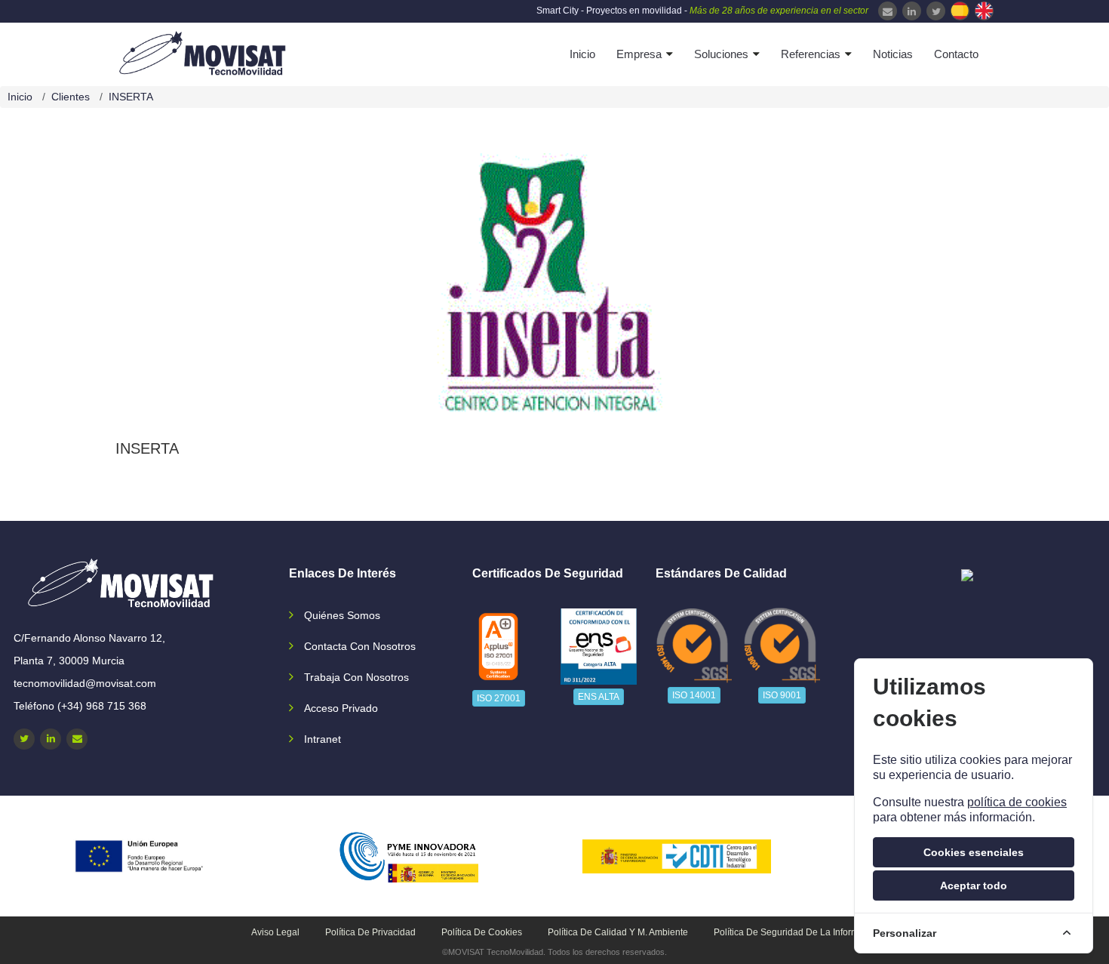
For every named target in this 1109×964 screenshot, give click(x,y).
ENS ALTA (598, 696)
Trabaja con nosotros (356, 677)
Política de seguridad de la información (797, 932)
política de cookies (1017, 802)
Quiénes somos (342, 615)
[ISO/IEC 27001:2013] (498, 646)
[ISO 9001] (782, 645)
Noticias (893, 54)
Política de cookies (481, 932)
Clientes (70, 97)
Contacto (956, 54)
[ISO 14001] (694, 645)
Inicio (582, 54)
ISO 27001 (499, 698)
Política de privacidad (370, 932)
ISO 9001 (782, 695)
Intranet (322, 739)
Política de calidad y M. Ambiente (618, 932)
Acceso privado (341, 708)
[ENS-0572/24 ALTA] (599, 646)
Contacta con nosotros (360, 646)
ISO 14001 (694, 695)
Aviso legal (275, 932)
